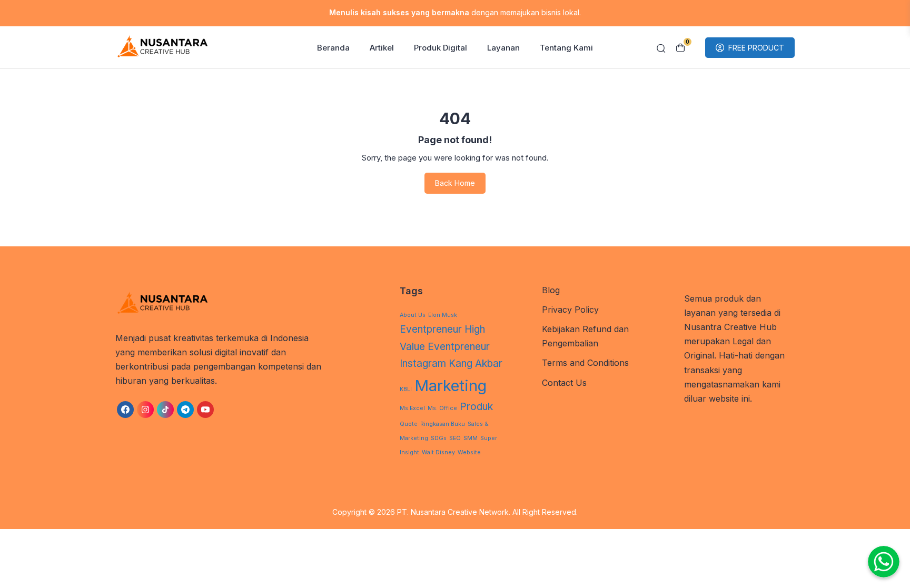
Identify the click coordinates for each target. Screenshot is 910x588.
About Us (413, 315)
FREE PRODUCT (756, 47)
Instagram (423, 363)
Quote (409, 424)
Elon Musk (442, 315)
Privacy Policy (570, 309)
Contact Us (564, 382)
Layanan (503, 48)
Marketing (450, 385)
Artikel (382, 48)
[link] (125, 409)
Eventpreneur (431, 329)
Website (469, 452)
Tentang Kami (566, 48)
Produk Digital (440, 48)
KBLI (406, 389)
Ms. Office (442, 408)
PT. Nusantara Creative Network (453, 511)
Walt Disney (438, 452)
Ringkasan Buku (442, 424)
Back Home (455, 182)
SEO (455, 438)
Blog (551, 290)
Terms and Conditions (585, 362)
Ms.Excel (412, 408)
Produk (476, 407)
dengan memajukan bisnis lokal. (455, 12)
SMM (470, 438)
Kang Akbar (475, 363)
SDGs (439, 438)
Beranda (333, 48)
